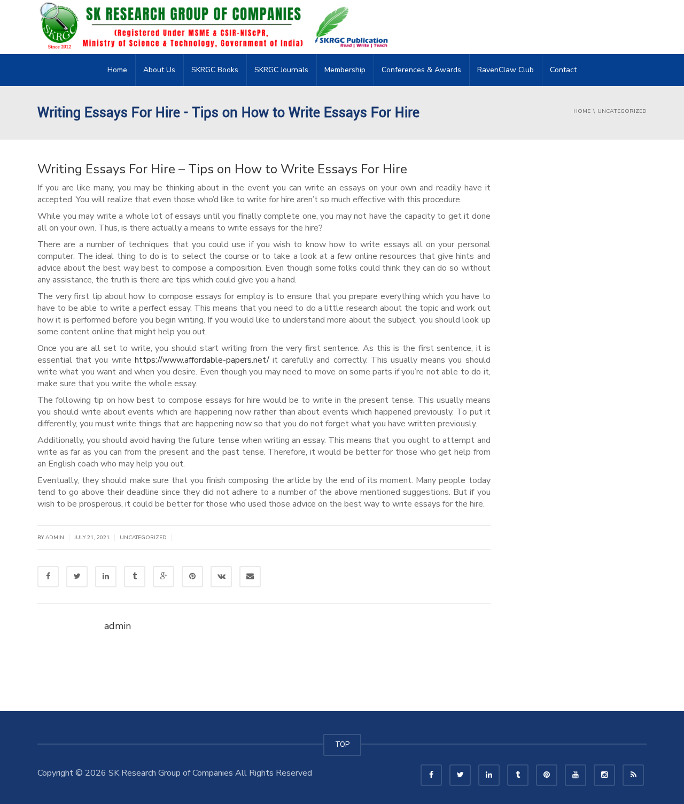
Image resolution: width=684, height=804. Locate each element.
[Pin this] (192, 576)
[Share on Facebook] (48, 576)
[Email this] (250, 576)
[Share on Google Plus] (163, 576)
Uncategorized (143, 537)
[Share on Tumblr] (134, 576)
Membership (345, 70)
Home (117, 70)
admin (54, 537)
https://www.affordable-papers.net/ (202, 360)
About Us (159, 70)
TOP (342, 744)
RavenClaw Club (505, 70)
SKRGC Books (214, 70)
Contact (563, 70)
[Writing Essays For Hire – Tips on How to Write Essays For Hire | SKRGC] (217, 27)
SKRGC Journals (281, 70)
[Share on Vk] (221, 576)
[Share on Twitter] (77, 576)
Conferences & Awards (421, 70)
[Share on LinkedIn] (105, 576)
